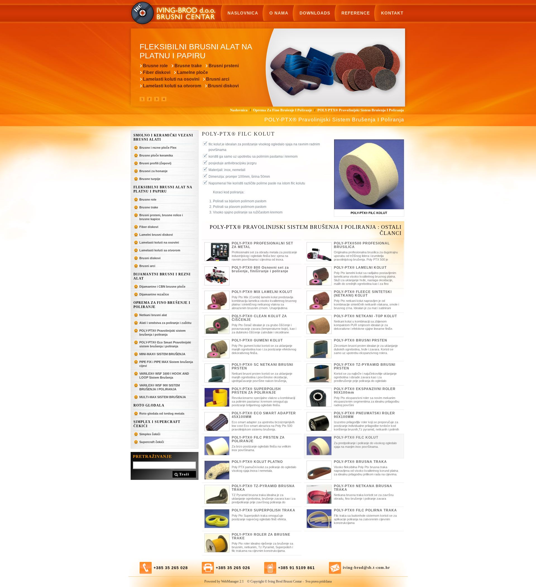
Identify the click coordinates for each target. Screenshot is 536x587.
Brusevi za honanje (153, 171)
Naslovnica (243, 13)
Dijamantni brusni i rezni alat (162, 276)
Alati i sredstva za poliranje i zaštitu (165, 322)
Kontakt (392, 13)
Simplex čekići (149, 434)
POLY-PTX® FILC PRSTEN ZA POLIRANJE (258, 439)
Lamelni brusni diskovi (156, 234)
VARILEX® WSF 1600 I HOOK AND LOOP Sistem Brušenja (164, 375)
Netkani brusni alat (153, 315)
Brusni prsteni (224, 65)
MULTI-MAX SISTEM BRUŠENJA (162, 397)
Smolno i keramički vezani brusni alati (163, 137)
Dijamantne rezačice (154, 294)
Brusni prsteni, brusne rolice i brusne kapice (161, 217)
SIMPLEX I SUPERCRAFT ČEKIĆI (156, 424)
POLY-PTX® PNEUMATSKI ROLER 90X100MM (364, 415)
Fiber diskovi (156, 72)
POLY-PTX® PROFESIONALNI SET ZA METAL (262, 245)
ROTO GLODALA (148, 405)
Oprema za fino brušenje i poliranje (161, 305)
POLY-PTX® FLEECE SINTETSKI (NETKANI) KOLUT (363, 293)
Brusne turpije (149, 179)
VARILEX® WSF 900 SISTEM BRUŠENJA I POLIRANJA (159, 387)
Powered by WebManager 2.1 (224, 581)
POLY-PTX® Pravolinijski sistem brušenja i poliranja (162, 332)
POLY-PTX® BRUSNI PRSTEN (360, 340)
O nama (278, 13)
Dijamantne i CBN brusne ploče (162, 286)
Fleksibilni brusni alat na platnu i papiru (162, 189)
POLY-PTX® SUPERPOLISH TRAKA (263, 510)
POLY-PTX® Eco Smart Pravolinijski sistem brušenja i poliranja (165, 344)
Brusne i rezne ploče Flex (157, 147)
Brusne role (155, 65)
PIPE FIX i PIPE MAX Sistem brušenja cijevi (166, 363)
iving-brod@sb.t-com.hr (366, 568)
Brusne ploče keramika (156, 155)
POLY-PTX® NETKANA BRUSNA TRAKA (363, 488)
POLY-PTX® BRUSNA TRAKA (360, 462)
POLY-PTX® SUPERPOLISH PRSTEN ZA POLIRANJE (256, 390)
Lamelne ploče (192, 72)
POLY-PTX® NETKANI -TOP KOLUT (365, 316)
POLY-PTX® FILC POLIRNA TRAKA (365, 510)
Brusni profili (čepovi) (155, 163)
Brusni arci (217, 79)
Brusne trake (188, 65)
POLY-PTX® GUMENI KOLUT (257, 340)
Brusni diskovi (223, 85)
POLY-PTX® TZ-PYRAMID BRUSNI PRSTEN (364, 366)
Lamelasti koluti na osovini (171, 79)
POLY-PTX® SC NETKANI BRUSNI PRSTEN (262, 366)
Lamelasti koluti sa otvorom (172, 85)
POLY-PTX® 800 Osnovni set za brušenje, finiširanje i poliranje (260, 269)
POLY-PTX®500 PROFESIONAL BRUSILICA (362, 245)
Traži (184, 474)
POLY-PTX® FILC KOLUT (356, 437)
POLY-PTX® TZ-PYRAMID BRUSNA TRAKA (263, 488)
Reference (355, 13)
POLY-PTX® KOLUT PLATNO (257, 462)
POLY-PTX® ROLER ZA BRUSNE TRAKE (261, 536)
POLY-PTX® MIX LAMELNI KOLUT (262, 292)
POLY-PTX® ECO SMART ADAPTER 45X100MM (264, 415)
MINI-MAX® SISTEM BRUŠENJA (162, 354)
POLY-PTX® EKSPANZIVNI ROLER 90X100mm (365, 390)
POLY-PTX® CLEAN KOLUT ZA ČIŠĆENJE (259, 318)
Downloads (315, 13)
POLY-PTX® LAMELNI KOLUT (360, 268)
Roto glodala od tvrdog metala (161, 413)
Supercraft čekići (151, 442)
